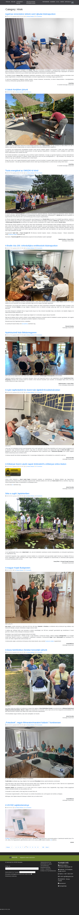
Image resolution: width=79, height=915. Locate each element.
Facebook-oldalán (12, 234)
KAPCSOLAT (68, 1)
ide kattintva (25, 323)
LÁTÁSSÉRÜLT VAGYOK (19, 2)
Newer (8, 847)
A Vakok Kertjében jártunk (16, 89)
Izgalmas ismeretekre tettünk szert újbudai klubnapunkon (30, 14)
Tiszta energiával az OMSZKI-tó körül (21, 170)
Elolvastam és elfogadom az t (18, 874)
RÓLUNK (13, 1)
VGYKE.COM (7, 909)
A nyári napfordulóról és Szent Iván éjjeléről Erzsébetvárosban (32, 390)
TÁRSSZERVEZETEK (45, 862)
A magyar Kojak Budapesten (17, 568)
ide (51, 840)
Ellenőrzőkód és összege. (12, 872)
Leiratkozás (14, 876)
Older (47, 847)
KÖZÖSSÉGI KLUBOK (46, 864)
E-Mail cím (7, 866)
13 (35, 847)
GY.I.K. (57, 1)
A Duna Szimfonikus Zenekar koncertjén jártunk (26, 650)
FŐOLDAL (8, 1)
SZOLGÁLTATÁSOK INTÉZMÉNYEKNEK (30, 2)
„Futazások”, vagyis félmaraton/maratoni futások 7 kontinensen (33, 722)
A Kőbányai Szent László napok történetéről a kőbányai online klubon (35, 464)
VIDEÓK (62, 1)
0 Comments (39, 16)
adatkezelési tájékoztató (24, 874)
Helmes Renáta (30, 16)
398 (43, 847)
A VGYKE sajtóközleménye (17, 805)
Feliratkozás (8, 876)
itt (12, 484)
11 (30, 847)
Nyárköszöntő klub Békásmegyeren (21, 332)
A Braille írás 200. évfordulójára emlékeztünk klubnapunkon (31, 246)
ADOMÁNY (52, 1)
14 (37, 847)
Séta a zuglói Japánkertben (17, 493)
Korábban (7, 838)
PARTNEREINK (46, 1)
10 (27, 847)
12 (32, 847)
